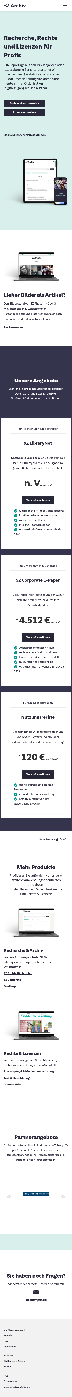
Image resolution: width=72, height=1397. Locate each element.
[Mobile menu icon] (64, 5)
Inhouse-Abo (12, 1084)
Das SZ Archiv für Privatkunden (25, 135)
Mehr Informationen (38, 500)
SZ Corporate (12, 979)
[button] (9, 1196)
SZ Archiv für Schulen (18, 973)
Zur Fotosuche (13, 327)
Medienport (12, 986)
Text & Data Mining (17, 1078)
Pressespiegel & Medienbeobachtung (29, 1071)
